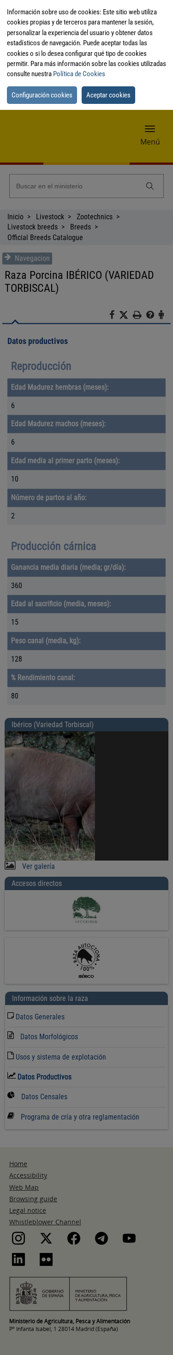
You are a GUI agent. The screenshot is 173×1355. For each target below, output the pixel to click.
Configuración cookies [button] (42, 95)
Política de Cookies (79, 74)
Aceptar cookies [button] (108, 95)
